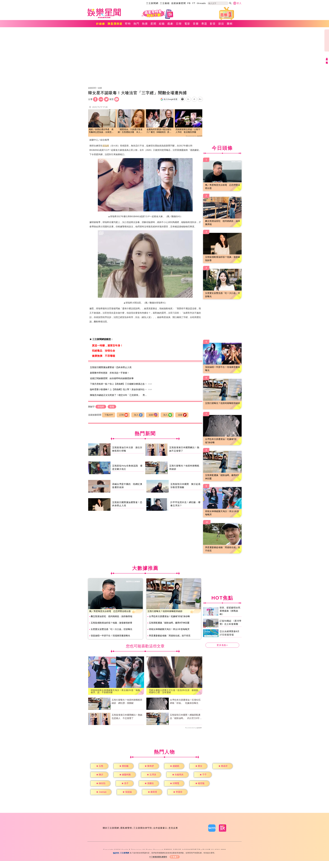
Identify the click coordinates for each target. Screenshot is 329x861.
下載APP (108, 415)
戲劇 (170, 23)
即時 (128, 23)
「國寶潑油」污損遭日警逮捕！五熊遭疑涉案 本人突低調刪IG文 (130, 131)
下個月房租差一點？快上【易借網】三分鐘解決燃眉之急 (117, 384)
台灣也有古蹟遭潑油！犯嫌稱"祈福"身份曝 (169, 616)
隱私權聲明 (126, 828)
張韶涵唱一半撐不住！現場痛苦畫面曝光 (110, 635)
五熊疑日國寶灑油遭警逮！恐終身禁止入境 (110, 367)
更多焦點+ (222, 645)
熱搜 (145, 23)
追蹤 (151, 415)
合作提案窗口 (160, 828)
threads (201, 3)
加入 (136, 415)
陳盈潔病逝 (115, 23)
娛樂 (100, 88)
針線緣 (100, 23)
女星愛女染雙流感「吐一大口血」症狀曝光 (111, 629)
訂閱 (121, 415)
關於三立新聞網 (111, 828)
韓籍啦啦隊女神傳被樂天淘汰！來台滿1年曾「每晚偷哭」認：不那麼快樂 (115, 691)
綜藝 (162, 23)
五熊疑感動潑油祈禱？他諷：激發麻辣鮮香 (111, 623)
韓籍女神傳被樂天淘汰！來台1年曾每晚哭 (169, 629)
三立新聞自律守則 (142, 828)
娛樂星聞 (92, 88)
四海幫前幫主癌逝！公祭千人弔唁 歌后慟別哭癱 (188, 130)
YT (193, 3)
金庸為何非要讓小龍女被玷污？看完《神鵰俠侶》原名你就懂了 (159, 131)
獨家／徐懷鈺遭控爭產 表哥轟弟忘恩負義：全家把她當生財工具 (101, 131)
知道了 (176, 857)
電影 (187, 23)
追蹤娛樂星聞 (178, 3)
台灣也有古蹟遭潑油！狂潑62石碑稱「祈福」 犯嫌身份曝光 (185, 701)
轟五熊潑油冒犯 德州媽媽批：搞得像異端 (111, 616)
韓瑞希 (106, 145)
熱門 (136, 23)
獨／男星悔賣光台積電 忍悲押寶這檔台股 (110, 611)
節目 (221, 23)
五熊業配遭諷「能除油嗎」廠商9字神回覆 (169, 623)
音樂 (196, 23)
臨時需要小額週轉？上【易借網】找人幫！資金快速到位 (117, 389)
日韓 (179, 23)
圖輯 (230, 23)
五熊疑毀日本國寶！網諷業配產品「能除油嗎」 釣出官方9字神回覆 (186, 717)
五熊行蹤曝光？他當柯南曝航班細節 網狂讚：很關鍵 (127, 701)
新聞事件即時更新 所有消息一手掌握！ (109, 373)
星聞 (153, 23)
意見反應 (173, 828)
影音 (213, 23)
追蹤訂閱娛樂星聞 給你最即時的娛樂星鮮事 (112, 378)
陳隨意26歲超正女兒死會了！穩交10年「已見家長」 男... (118, 395)
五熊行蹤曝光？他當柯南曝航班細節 (164, 611)
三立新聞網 (152, 3)
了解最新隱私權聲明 (159, 857)
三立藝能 (165, 3)
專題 (204, 23)
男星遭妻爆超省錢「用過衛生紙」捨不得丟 (169, 635)
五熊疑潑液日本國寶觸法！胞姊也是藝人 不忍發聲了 (127, 716)
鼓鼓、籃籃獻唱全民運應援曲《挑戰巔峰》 (230, 610)
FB (189, 3)
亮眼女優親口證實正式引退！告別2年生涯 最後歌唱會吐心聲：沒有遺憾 (173, 691)
